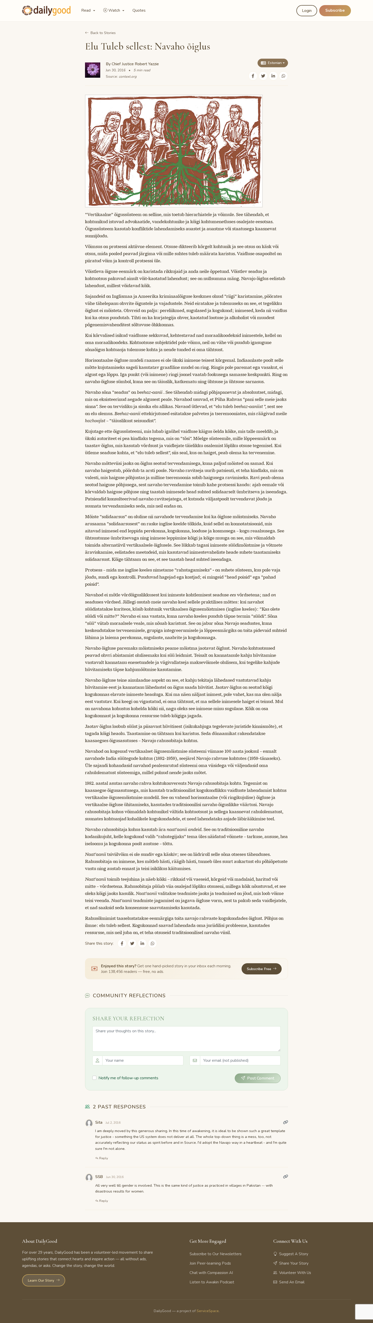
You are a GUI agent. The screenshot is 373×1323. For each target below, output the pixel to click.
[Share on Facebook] (253, 75)
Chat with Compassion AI (211, 1272)
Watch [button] (114, 10)
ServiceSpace (208, 1310)
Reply (103, 1158)
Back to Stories (103, 32)
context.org (128, 76)
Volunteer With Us (295, 1272)
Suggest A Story (293, 1253)
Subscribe (335, 10)
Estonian (275, 62)
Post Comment (260, 1078)
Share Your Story (294, 1263)
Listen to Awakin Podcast (212, 1282)
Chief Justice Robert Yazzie (135, 64)
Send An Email (291, 1282)
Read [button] (86, 10)
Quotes (139, 10)
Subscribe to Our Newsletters (216, 1253)
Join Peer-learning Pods (210, 1263)
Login (307, 10)
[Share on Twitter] (263, 75)
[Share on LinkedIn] (273, 75)
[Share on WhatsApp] (283, 75)
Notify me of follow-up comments (128, 1078)
